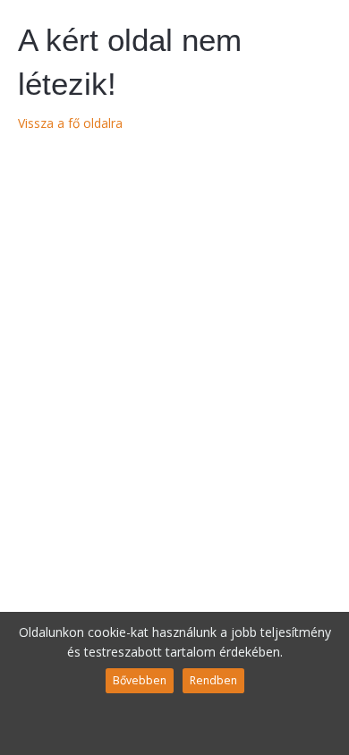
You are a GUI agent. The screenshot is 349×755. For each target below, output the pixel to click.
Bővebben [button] (139, 680)
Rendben (213, 680)
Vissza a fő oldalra (70, 123)
